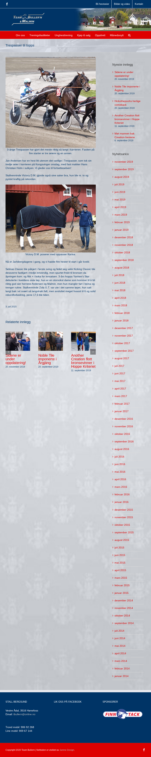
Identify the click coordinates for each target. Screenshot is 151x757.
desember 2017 (124, 328)
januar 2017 (122, 411)
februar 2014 (122, 668)
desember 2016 (124, 418)
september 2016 (124, 441)
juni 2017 (120, 373)
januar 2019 (122, 229)
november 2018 (124, 244)
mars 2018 (121, 305)
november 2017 (124, 335)
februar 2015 (122, 585)
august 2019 (122, 176)
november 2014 (124, 608)
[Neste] (93, 352)
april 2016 (120, 479)
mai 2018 (120, 290)
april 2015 (120, 570)
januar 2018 (122, 320)
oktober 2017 (122, 343)
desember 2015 (124, 509)
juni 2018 (120, 282)
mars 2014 (121, 660)
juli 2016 (119, 456)
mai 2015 (120, 562)
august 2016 (122, 449)
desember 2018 (124, 237)
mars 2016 (121, 486)
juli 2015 (119, 547)
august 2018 (122, 267)
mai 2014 (120, 645)
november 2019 (124, 161)
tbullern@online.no (24, 714)
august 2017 (122, 358)
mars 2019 (121, 214)
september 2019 (124, 169)
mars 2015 (121, 577)
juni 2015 (120, 555)
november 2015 (124, 517)
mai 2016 (120, 471)
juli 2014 (119, 630)
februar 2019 (122, 222)
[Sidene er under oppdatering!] (18, 340)
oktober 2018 (122, 252)
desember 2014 (124, 600)
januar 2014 (122, 676)
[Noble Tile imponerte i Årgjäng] (50, 340)
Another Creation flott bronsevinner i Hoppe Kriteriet (83, 360)
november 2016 (124, 426)
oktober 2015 (122, 524)
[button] (129, 35)
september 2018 (124, 260)
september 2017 (124, 350)
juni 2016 (120, 464)
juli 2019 (119, 184)
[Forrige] (8, 352)
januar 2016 (122, 501)
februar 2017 (122, 403)
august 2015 (122, 539)
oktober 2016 (122, 433)
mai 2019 (120, 199)
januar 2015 (122, 592)
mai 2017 (120, 381)
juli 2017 (119, 365)
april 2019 (120, 207)
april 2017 (120, 388)
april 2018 (120, 297)
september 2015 (124, 532)
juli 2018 (119, 275)
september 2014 (124, 623)
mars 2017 (121, 396)
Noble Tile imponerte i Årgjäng (47, 359)
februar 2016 (122, 494)
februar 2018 (122, 312)
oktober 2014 (122, 615)
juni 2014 (120, 638)
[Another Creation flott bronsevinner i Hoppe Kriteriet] (83, 340)
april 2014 (120, 653)
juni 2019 (120, 191)
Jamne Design (67, 750)
